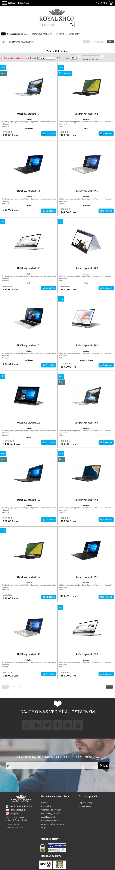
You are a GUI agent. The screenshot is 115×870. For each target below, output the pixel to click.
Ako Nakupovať (48, 817)
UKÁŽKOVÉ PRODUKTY (42, 34)
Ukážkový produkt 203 (28, 423)
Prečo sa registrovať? (50, 813)
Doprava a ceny (85, 802)
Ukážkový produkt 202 (86, 345)
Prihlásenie (13, 3)
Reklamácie (46, 806)
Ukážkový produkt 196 (86, 191)
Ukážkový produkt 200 (86, 268)
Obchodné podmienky (51, 810)
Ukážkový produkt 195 (28, 191)
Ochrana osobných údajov (52, 824)
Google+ (14, 813)
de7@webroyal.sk (18, 810)
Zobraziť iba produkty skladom (16, 58)
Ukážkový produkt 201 (28, 345)
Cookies (45, 828)
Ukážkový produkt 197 (28, 268)
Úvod (26, 34)
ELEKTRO (60, 34)
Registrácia (24, 3)
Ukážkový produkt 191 (28, 114)
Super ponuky (85, 806)
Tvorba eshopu (12, 824)
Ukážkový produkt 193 (86, 500)
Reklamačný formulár (50, 821)
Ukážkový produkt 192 (28, 500)
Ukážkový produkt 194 (86, 114)
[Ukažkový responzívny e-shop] (57, 17)
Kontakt (44, 802)
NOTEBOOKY (74, 34)
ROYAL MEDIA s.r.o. (14, 827)
